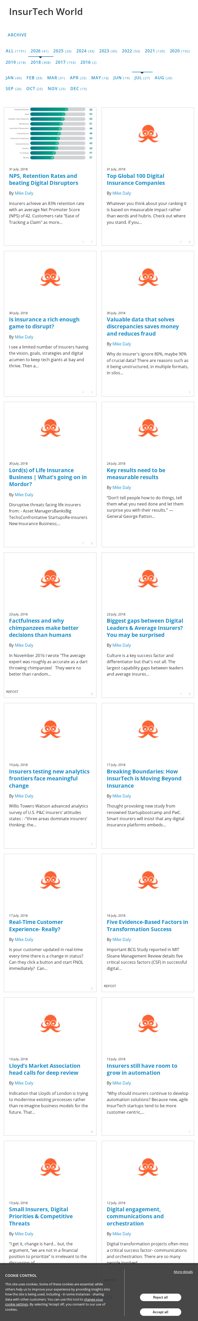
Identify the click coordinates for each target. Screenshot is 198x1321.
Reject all (160, 1297)
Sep (14, 88)
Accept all (160, 1312)
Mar (56, 78)
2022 (131, 51)
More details (183, 1271)
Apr (78, 78)
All (16, 51)
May (100, 78)
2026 (40, 51)
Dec (78, 88)
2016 (88, 62)
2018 (41, 62)
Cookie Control (21, 1275)
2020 (180, 51)
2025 (62, 51)
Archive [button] (17, 35)
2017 (65, 62)
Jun (121, 78)
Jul (142, 78)
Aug (163, 78)
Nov (57, 88)
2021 (155, 51)
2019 (16, 62)
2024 (85, 51)
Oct (34, 88)
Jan (14, 78)
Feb (35, 78)
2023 (108, 51)
